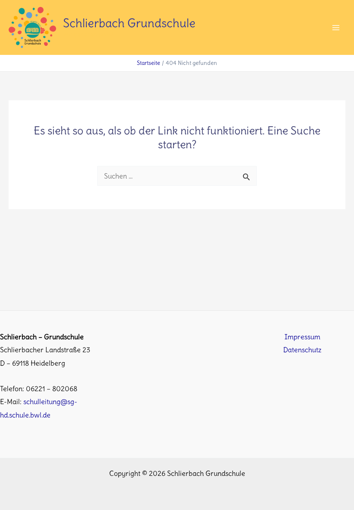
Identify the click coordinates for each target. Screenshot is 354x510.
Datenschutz (302, 349)
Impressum (302, 336)
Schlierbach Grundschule (129, 23)
